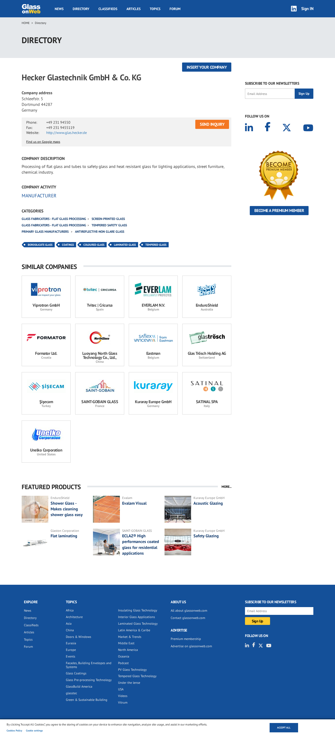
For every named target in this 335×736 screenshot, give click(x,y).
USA (121, 689)
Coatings (68, 244)
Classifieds (107, 9)
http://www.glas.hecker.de (66, 132)
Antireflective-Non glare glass (99, 232)
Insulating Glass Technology (137, 610)
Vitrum (122, 702)
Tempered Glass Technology (137, 676)
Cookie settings (34, 730)
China (70, 630)
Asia (69, 623)
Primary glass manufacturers (46, 232)
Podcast (123, 663)
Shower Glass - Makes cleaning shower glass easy (67, 509)
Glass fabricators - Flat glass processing (54, 219)
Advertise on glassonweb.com (191, 646)
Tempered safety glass (109, 225)
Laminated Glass (125, 244)
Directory (81, 9)
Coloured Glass (93, 244)
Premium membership (186, 639)
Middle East (126, 643)
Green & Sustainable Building (86, 700)
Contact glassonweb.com (188, 618)
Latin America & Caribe (134, 630)
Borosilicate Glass (40, 244)
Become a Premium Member (279, 210)
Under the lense (129, 683)
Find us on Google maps (43, 142)
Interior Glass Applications (136, 617)
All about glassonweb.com (189, 610)
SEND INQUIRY (212, 124)
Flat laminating (64, 535)
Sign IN (307, 8)
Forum (175, 9)
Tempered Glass (155, 244)
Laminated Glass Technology (138, 623)
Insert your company (207, 67)
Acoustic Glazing (208, 503)
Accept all (284, 727)
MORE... (227, 487)
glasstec (71, 693)
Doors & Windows (78, 637)
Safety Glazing (206, 535)
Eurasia (71, 643)
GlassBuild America (79, 686)
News (59, 9)
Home (26, 23)
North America (128, 650)
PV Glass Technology (132, 670)
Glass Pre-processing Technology (89, 680)
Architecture (74, 617)
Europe (71, 650)
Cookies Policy (14, 730)
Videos (122, 696)
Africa (70, 610)
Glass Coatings (76, 673)
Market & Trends (129, 637)
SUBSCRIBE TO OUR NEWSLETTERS (272, 83)
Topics (155, 9)
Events (70, 656)
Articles (133, 9)
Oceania (123, 656)
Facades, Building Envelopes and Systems (88, 665)
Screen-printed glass (108, 219)
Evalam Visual (134, 503)
